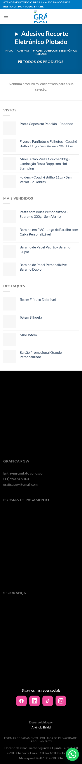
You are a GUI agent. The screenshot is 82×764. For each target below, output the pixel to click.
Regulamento (41, 741)
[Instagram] (61, 701)
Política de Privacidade (58, 738)
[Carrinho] (75, 16)
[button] (72, 754)
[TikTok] (47, 701)
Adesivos (23, 50)
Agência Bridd (41, 727)
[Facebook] (21, 701)
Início (9, 50)
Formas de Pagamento (21, 738)
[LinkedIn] (34, 701)
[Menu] (6, 16)
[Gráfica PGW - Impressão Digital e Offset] (40, 16)
